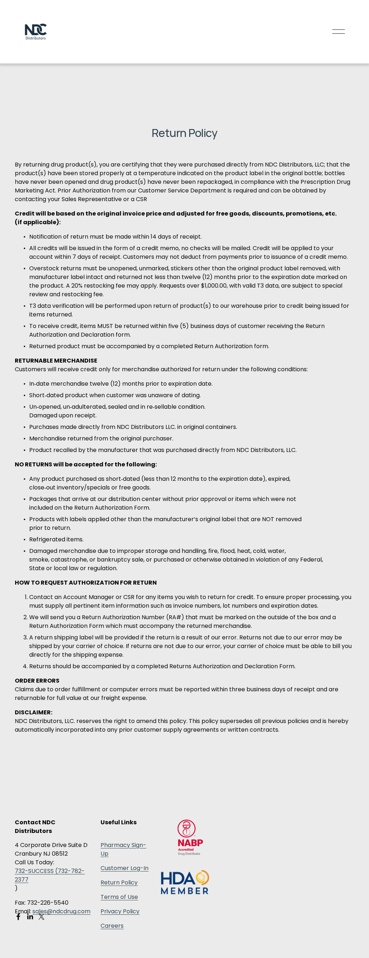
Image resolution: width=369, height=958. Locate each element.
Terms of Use (119, 897)
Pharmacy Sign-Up (123, 849)
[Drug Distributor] (190, 854)
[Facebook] (18, 916)
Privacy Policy (120, 911)
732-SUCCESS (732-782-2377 (50, 875)
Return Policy (119, 882)
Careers (112, 926)
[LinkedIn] (30, 916)
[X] (41, 916)
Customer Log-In (124, 868)
